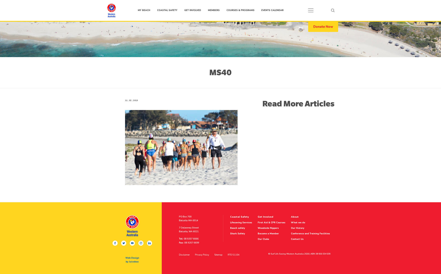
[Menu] (311, 10)
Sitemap (218, 254)
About (295, 216)
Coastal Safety (167, 10)
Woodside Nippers (268, 228)
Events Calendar (272, 10)
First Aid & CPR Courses (271, 222)
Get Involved (192, 10)
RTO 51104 (233, 254)
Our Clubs (263, 239)
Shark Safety (237, 233)
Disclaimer (184, 254)
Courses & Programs (240, 10)
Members (214, 10)
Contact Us (297, 239)
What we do (298, 222)
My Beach (111, 10)
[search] (333, 10)
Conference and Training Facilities (310, 233)
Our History (297, 228)
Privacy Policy (202, 254)
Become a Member (268, 233)
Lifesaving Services (241, 222)
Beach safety (237, 228)
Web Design (132, 258)
